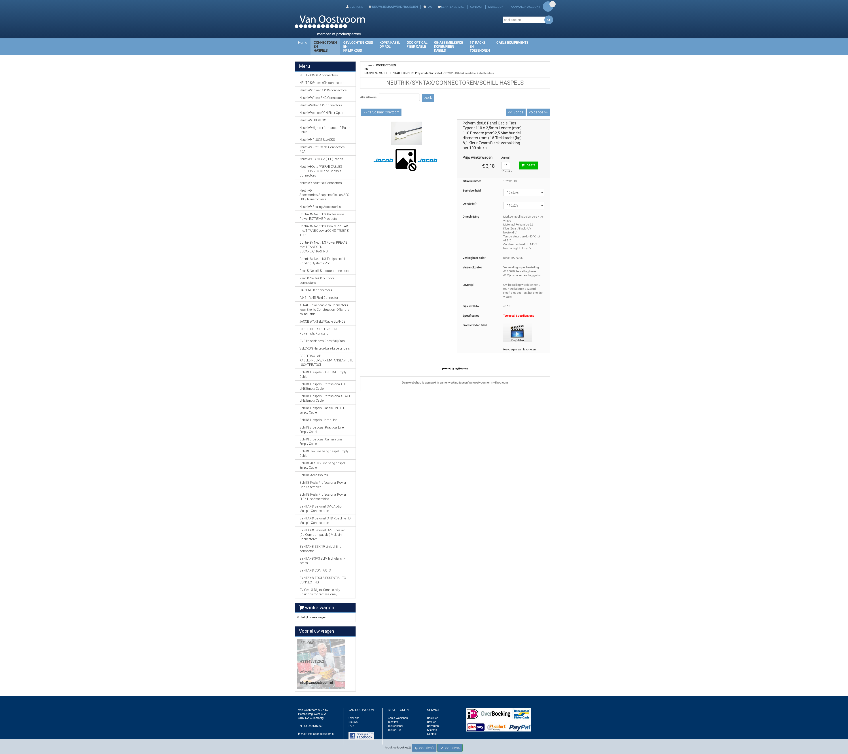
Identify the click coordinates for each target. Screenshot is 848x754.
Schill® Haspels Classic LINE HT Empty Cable (321, 410)
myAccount (496, 6)
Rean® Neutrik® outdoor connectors (316, 280)
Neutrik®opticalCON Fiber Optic (321, 113)
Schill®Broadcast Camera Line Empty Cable (320, 442)
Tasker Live (394, 729)
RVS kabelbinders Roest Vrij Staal (322, 341)
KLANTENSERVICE (452, 6)
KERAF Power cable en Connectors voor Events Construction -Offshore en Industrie (324, 309)
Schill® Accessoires (313, 475)
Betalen (431, 722)
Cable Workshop (398, 718)
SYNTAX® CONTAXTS (315, 570)
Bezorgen (433, 726)
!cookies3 (426, 748)
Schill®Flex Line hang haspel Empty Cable (323, 453)
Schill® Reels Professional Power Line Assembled (322, 485)
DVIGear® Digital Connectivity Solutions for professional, (319, 592)
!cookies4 (452, 748)
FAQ (429, 6)
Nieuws (353, 722)
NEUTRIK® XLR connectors (318, 75)
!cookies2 (403, 747)
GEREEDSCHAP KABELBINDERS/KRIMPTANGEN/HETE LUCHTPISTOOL (326, 360)
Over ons (353, 718)
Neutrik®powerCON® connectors (323, 90)
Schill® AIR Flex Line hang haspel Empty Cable (322, 465)
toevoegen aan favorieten (519, 349)
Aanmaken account (525, 6)
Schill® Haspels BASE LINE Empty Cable (322, 374)
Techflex (393, 722)
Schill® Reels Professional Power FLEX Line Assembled (322, 497)
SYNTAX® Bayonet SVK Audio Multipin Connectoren (320, 509)
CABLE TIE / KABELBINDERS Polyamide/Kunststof (410, 73)
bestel (531, 165)
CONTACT (476, 6)
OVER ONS (356, 6)
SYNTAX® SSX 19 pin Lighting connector (320, 549)
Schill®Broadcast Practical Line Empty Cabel (321, 430)
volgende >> (538, 112)
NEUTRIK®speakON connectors (321, 83)
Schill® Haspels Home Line (318, 420)
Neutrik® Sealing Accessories (320, 207)
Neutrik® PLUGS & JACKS (317, 139)
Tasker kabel (395, 726)
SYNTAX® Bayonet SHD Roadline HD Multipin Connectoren (325, 521)
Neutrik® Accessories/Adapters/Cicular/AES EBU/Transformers (324, 195)
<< (381, 112)
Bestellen (432, 718)
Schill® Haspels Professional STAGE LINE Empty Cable (325, 398)
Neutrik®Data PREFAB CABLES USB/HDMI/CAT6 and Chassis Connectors (320, 171)
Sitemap (432, 729)
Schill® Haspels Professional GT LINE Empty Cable (322, 386)
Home (302, 43)
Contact (431, 733)
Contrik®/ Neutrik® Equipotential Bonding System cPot (322, 261)
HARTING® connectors (315, 290)
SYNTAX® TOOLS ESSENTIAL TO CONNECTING (322, 580)
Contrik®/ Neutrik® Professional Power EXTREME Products (322, 216)
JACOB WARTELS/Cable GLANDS (322, 321)
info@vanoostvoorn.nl (316, 683)
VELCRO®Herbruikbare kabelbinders (324, 348)
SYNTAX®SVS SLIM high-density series (322, 561)
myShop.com (461, 368)
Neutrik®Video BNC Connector (320, 98)
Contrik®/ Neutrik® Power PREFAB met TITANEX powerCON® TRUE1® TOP (324, 230)
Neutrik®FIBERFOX (312, 120)
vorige (518, 112)
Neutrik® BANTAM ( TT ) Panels (321, 159)
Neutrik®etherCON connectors (320, 105)
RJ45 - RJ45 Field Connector (318, 297)
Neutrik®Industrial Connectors (320, 183)
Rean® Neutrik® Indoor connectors (324, 271)
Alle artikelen (368, 97)
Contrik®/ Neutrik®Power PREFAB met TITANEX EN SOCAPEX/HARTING (323, 247)
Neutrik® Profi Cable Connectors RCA (322, 149)
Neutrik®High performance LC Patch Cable (324, 130)
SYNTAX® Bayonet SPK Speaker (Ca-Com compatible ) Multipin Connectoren (322, 534)
